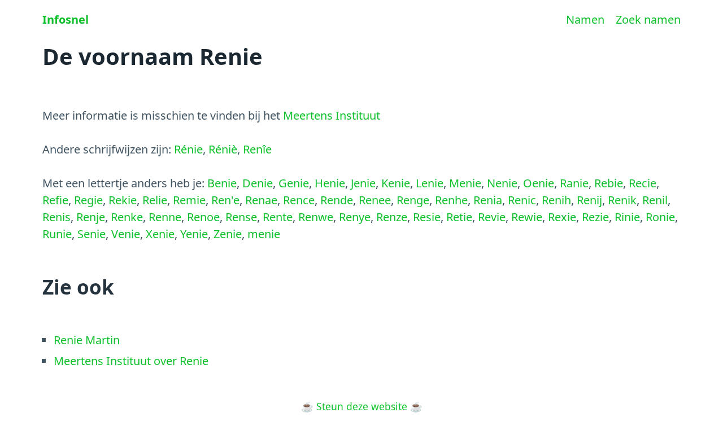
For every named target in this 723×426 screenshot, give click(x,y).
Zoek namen (648, 19)
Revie (492, 217)
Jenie (363, 183)
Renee (375, 200)
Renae (261, 200)
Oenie (538, 183)
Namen (585, 19)
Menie (465, 183)
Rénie (188, 149)
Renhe (451, 200)
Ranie (574, 183)
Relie (154, 200)
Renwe (315, 217)
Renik (622, 200)
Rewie (526, 217)
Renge (413, 200)
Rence (299, 200)
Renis (56, 217)
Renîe (257, 149)
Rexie (562, 217)
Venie (125, 233)
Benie (222, 183)
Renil (655, 200)
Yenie (194, 233)
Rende (336, 200)
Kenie (395, 183)
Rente (278, 217)
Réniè (222, 149)
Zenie (228, 233)
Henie (330, 183)
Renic (522, 200)
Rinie (627, 217)
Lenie (429, 183)
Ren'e (225, 200)
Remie (189, 200)
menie (263, 233)
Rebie (608, 183)
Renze (391, 217)
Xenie (160, 233)
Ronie (660, 217)
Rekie (122, 200)
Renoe (203, 217)
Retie (459, 217)
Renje (90, 217)
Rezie (595, 217)
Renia (487, 200)
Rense (241, 217)
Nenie (502, 183)
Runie (57, 233)
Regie (88, 200)
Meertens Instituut (331, 115)
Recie (642, 183)
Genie (293, 183)
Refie (55, 200)
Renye (355, 217)
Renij (589, 200)
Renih (556, 200)
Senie (91, 233)
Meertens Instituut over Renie (131, 360)
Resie (427, 217)
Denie (257, 183)
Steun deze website (361, 406)
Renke (127, 217)
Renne (165, 217)
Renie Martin (87, 340)
